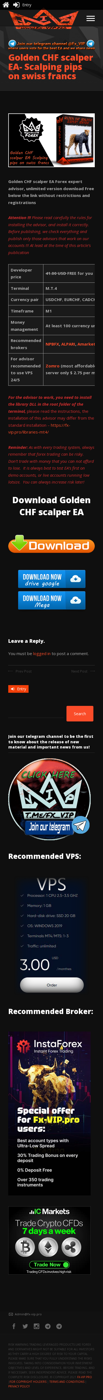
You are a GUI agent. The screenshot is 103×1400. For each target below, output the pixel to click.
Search (80, 713)
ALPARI (68, 344)
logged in (42, 653)
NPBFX (52, 344)
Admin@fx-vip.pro (28, 1314)
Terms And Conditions (66, 1382)
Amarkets (87, 344)
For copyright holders (28, 1382)
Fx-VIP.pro (84, 1377)
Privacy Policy (19, 1386)
